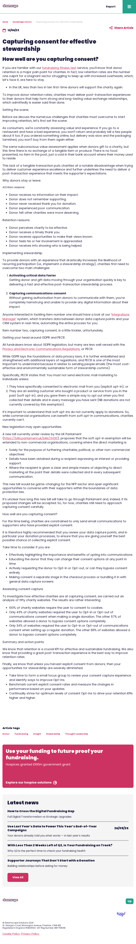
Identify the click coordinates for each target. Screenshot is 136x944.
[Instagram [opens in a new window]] (124, 908)
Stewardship (53, 733)
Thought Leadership (76, 733)
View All (17, 877)
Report (111, 6)
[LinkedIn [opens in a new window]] (128, 908)
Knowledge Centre (22, 22)
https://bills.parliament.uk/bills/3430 (31, 438)
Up (130, 901)
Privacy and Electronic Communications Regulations (41, 349)
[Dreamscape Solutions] (10, 7)
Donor (6, 733)
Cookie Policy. (11, 934)
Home (5, 22)
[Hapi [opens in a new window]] (121, 916)
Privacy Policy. (30, 934)
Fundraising (21, 733)
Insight (37, 733)
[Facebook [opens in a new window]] (120, 908)
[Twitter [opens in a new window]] (132, 908)
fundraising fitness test (59, 68)
